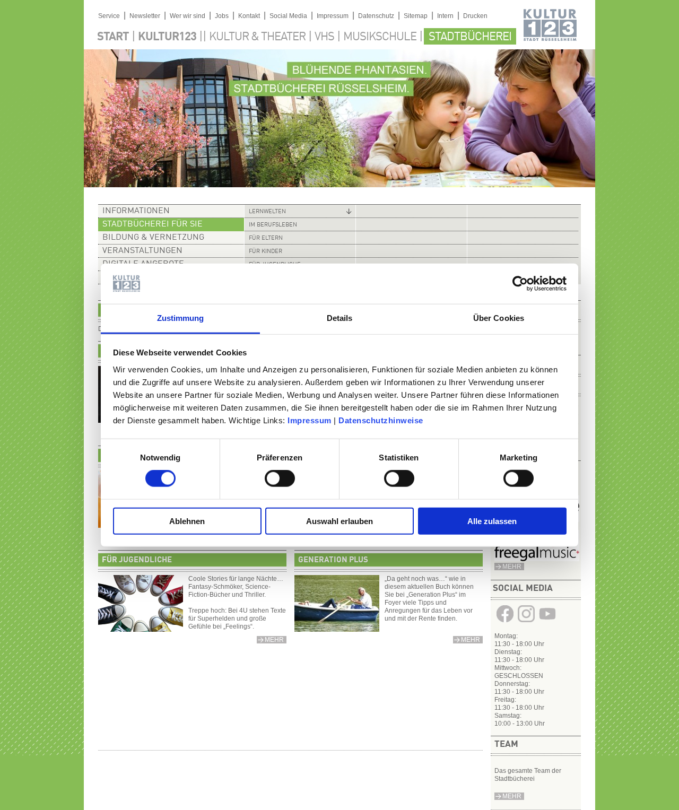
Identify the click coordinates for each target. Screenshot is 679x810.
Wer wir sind (187, 16)
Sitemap (416, 16)
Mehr (511, 796)
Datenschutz (376, 16)
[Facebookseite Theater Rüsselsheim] (505, 622)
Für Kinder (265, 252)
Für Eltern (266, 238)
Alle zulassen (492, 520)
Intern (445, 16)
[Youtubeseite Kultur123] (547, 622)
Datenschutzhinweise (380, 420)
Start (113, 37)
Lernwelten (267, 212)
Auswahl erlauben (339, 520)
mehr (511, 566)
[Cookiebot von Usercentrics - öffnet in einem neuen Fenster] (520, 284)
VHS (324, 37)
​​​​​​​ (536, 559)
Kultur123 (167, 37)
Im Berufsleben (273, 225)
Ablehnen (187, 520)
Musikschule (379, 37)
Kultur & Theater (257, 37)
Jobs (222, 16)
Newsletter (144, 16)
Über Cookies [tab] (498, 318)
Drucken (475, 16)
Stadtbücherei (470, 37)
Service (109, 16)
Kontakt (249, 16)
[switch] (280, 478)
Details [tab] (340, 318)
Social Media (288, 16)
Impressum (310, 420)
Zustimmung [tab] (180, 318)
